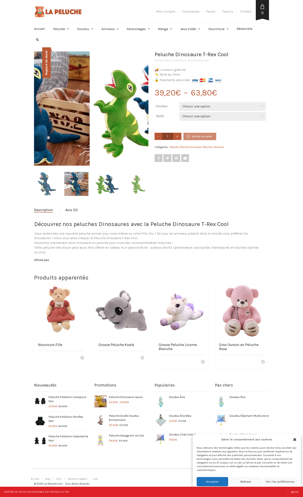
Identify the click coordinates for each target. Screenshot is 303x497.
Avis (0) (71, 210)
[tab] (46, 210)
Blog (47, 478)
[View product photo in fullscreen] (141, 159)
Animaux (108, 29)
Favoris (227, 11)
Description (43, 210)
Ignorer (295, 491)
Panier (210, 11)
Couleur (162, 106)
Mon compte (165, 11)
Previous (36, 104)
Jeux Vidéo (188, 29)
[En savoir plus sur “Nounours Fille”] (82, 358)
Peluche (59, 29)
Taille (160, 116)
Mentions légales (77, 478)
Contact (245, 11)
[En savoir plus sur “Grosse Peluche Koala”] (142, 358)
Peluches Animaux (198, 60)
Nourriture (216, 29)
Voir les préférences (280, 481)
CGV (95, 478)
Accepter (212, 481)
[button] (295, 440)
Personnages (136, 29)
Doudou (83, 29)
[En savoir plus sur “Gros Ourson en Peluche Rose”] (263, 362)
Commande (190, 11)
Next (146, 104)
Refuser (245, 481)
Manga (163, 29)
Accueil (39, 29)
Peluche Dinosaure (175, 60)
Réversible (244, 29)
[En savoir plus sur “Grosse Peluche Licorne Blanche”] (203, 362)
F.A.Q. (59, 478)
